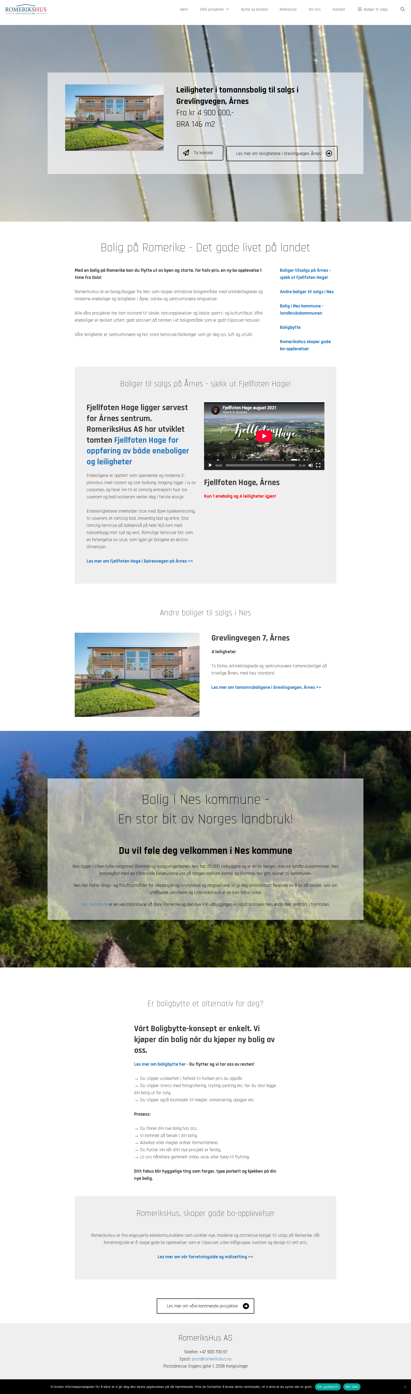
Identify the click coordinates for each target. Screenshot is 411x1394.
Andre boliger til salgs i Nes (307, 292)
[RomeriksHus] (27, 9)
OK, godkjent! (327, 1387)
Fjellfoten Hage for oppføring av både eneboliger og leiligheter (138, 451)
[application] (264, 436)
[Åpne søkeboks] (402, 9)
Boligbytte (290, 327)
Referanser (288, 9)
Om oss (315, 9)
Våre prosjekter (212, 9)
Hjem (184, 9)
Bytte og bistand (254, 9)
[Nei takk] (405, 1386)
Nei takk (352, 1387)
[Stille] (310, 465)
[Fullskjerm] (318, 465)
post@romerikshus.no (211, 1359)
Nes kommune (95, 904)
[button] (372, 9)
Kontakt (339, 9)
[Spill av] (210, 465)
